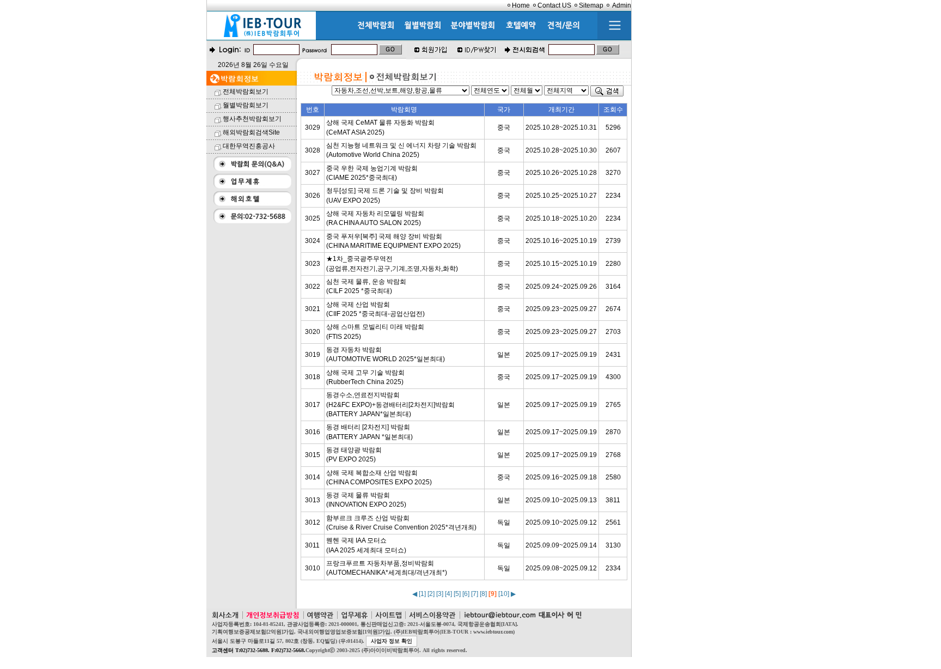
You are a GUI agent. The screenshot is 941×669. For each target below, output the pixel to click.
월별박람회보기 (245, 105)
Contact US (554, 5)
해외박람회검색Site (251, 132)
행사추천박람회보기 (252, 119)
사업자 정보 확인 (391, 641)
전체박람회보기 (245, 91)
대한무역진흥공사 (249, 146)
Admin (621, 5)
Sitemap (591, 5)
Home (521, 5)
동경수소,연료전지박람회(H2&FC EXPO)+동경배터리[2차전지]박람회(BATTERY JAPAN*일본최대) (390, 404)
